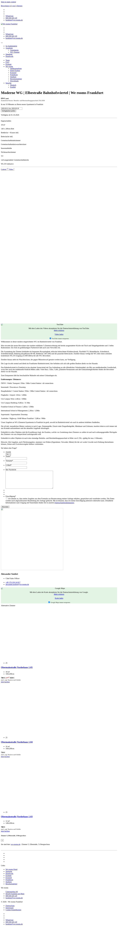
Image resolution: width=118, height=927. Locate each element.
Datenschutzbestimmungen (64, 503)
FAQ (7, 62)
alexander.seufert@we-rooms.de (17, 584)
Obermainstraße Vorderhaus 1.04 (17, 742)
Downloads (14, 81)
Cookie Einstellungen (13, 910)
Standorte (9, 54)
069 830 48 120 (11, 896)
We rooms (9, 66)
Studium (13, 77)
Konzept (13, 73)
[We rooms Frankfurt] (9, 24)
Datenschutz (10, 906)
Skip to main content (8, 2)
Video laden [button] (59, 334)
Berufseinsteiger (16, 79)
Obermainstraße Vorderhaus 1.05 (17, 667)
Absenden (5, 507)
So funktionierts (11, 46)
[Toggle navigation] (2, 42)
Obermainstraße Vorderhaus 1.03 (17, 816)
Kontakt (8, 64)
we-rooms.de (15, 844)
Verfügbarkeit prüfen (8, 111)
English (13, 87)
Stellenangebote (16, 68)
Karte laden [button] (59, 598)
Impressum (9, 908)
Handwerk (9, 56)
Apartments (14, 50)
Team (8, 60)
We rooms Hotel (11, 869)
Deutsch (13, 85)
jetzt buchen (5, 682)
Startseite (9, 871)
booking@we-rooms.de (14, 898)
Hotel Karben (15, 71)
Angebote (9, 48)
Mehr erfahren (59, 330)
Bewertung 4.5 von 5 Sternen (11, 6)
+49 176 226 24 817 (13, 582)
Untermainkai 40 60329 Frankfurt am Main (15, 893)
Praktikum (14, 75)
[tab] (5, 169)
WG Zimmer (14, 52)
